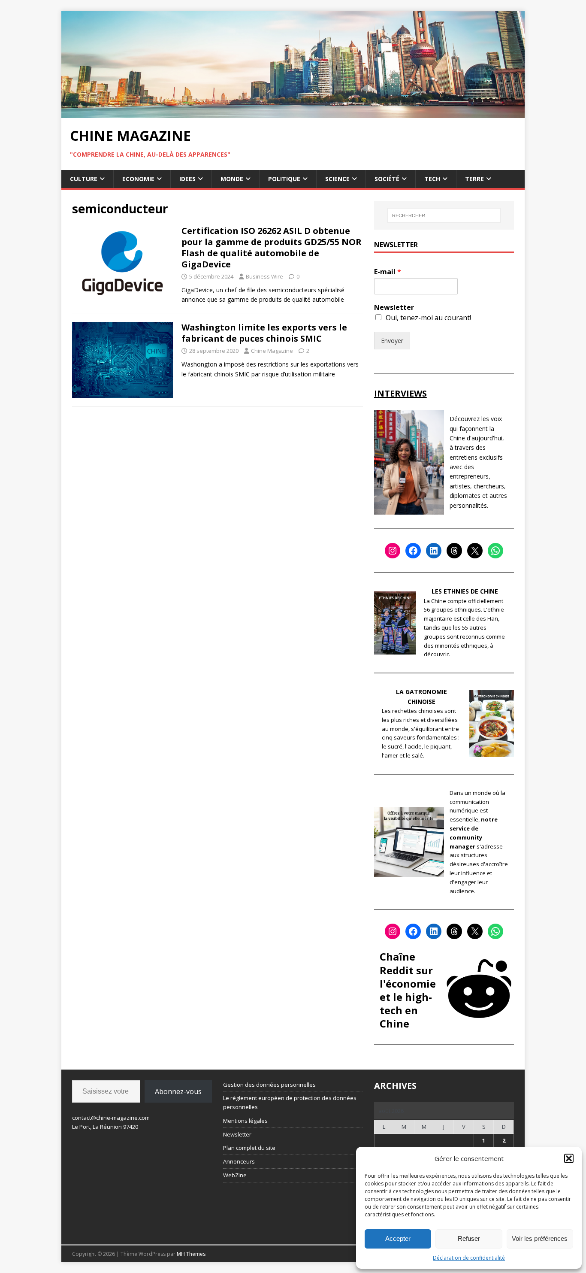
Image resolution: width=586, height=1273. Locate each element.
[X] (475, 550)
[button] (569, 1158)
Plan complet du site (249, 1148)
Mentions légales (245, 1120)
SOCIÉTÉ (387, 179)
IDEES (187, 179)
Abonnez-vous (178, 1091)
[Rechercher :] (444, 215)
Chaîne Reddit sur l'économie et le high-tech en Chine (408, 990)
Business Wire (264, 276)
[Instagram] (392, 550)
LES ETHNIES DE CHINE (465, 591)
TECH (432, 179)
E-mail (387, 271)
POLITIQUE (284, 179)
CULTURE (83, 179)
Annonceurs (239, 1161)
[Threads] (454, 550)
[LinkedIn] (433, 550)
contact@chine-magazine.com (111, 1117)
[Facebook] (413, 550)
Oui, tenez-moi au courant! (428, 317)
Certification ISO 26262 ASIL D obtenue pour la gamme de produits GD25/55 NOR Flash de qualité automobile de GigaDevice (271, 247)
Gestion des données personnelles (269, 1084)
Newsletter (394, 307)
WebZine (235, 1175)
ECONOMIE (138, 179)
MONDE (232, 179)
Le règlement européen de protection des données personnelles (289, 1102)
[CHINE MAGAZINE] (293, 113)
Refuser (469, 1238)
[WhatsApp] (495, 550)
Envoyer (392, 340)
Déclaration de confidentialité (469, 1257)
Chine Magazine (272, 351)
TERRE (474, 179)
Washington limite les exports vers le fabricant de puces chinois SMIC (264, 332)
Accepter (398, 1238)
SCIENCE (337, 179)
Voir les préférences (540, 1238)
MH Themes (191, 1254)
